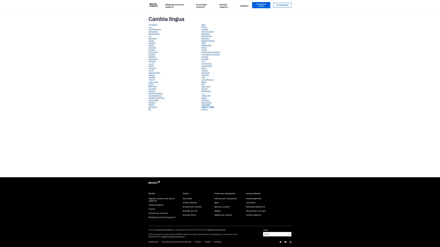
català (151, 41)
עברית (150, 84)
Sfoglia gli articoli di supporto (174, 6)
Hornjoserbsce (155, 96)
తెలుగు (203, 82)
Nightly (217, 211)
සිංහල (203, 61)
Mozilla (154, 183)
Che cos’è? (251, 203)
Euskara (152, 61)
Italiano (151, 102)
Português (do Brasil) (210, 52)
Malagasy (205, 34)
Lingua (265, 230)
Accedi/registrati (282, 5)
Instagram (291, 242)
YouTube (285, 242)
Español (152, 57)
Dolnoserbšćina (155, 93)
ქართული (152, 107)
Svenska (205, 75)
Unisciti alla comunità (158, 213)
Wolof (204, 98)
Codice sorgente (155, 205)
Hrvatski (152, 89)
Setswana (205, 86)
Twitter (151, 209)
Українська (205, 91)
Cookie (207, 242)
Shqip (204, 68)
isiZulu (204, 109)
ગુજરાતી (151, 80)
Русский (204, 59)
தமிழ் (203, 77)
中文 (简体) (205, 105)
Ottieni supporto (253, 215)
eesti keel (152, 59)
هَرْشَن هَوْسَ (153, 82)
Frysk (150, 70)
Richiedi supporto (224, 6)
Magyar (151, 91)
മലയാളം (205, 38)
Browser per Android (192, 207)
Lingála (204, 29)
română (204, 57)
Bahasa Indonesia (156, 98)
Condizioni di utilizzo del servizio (176, 242)
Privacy (198, 242)
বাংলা (149, 36)
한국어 (204, 27)
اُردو (203, 93)
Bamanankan (154, 34)
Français (152, 68)
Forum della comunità (201, 6)
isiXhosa (205, 100)
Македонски (206, 36)
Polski (204, 50)
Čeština (151, 43)
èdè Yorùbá (206, 102)
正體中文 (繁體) (207, 107)
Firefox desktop (190, 203)
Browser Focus (189, 215)
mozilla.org (153, 242)
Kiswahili (205, 73)
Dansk (151, 45)
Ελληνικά (152, 52)
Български (152, 32)
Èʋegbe (151, 50)
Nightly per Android (223, 215)
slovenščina (206, 66)
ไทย (203, 84)
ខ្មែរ (149, 109)
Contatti (217, 242)
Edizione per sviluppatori (225, 198)
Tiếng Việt (205, 96)
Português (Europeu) (210, 54)
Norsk (204, 48)
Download (187, 198)
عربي (150, 27)
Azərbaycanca (154, 29)
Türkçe (204, 89)
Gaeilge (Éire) (154, 73)
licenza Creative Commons (173, 237)
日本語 (151, 105)
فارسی (151, 64)
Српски (204, 70)
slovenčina (206, 64)
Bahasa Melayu (208, 41)
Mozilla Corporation (217, 230)
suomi (151, 66)
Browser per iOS (190, 211)
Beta (216, 203)
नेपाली (203, 43)
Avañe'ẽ (151, 77)
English (151, 54)
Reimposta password (255, 207)
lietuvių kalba (207, 32)
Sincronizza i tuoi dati (256, 211)
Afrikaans (152, 25)
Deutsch (152, 48)
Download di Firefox (261, 5)
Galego (151, 75)
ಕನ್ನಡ (203, 25)
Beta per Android (222, 207)
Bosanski (152, 38)
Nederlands (206, 45)
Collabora (244, 6)
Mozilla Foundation (164, 230)
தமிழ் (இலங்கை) (207, 80)
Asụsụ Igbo (153, 100)
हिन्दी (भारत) (152, 86)
